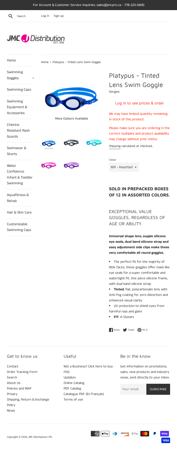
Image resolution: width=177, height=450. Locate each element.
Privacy (12, 394)
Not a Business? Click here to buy (88, 366)
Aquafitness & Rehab (18, 198)
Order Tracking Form (22, 371)
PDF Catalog (72, 388)
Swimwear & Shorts (16, 151)
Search (12, 377)
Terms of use (73, 399)
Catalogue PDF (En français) (84, 394)
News (11, 410)
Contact (12, 366)
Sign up (59, 16)
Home (11, 60)
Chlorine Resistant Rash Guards (18, 130)
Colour (112, 160)
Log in (45, 16)
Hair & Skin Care (19, 212)
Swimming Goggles (20, 75)
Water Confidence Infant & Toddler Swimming (19, 174)
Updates (70, 377)
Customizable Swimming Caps (19, 227)
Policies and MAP (19, 388)
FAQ (66, 371)
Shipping (115, 146)
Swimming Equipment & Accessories (17, 107)
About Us (14, 383)
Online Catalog (74, 383)
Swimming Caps (19, 89)
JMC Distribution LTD (40, 437)
